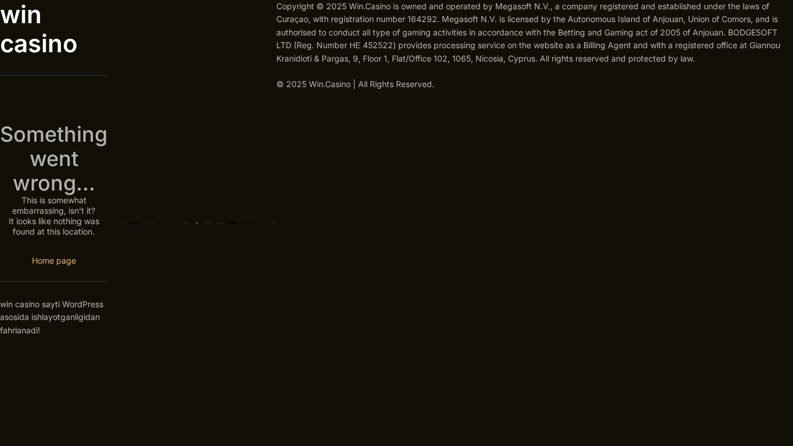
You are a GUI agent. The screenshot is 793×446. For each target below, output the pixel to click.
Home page (54, 260)
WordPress (82, 304)
